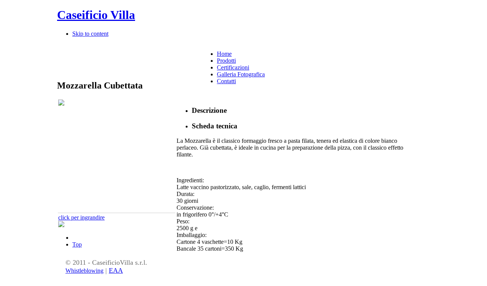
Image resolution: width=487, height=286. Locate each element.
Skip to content (90, 33)
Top (77, 244)
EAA (116, 270)
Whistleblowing (84, 270)
